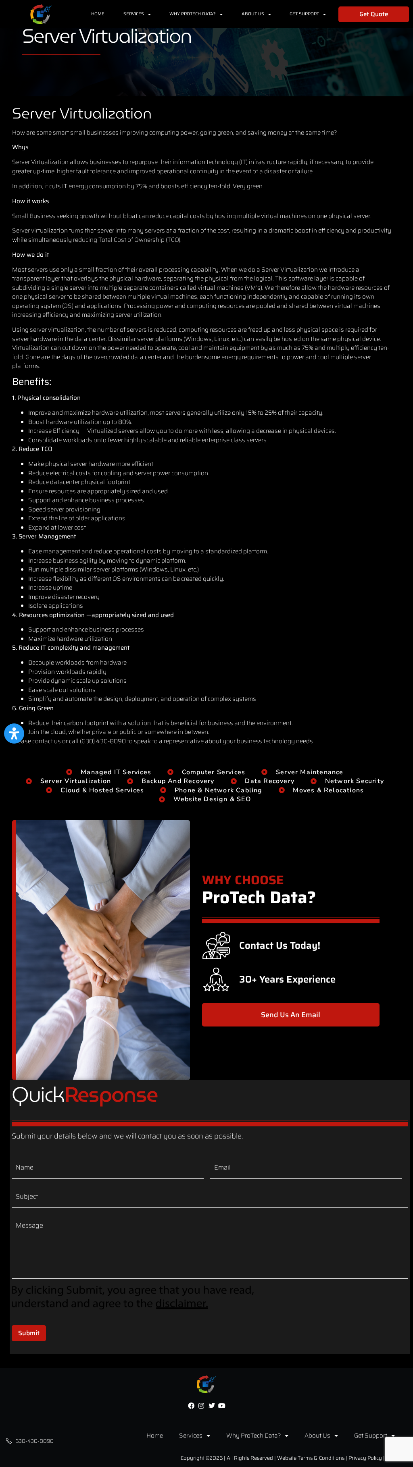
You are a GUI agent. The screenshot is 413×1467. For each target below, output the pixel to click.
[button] (14, 733)
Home (97, 13)
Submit (29, 1333)
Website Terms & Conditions (310, 1458)
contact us (46, 741)
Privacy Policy (365, 1458)
